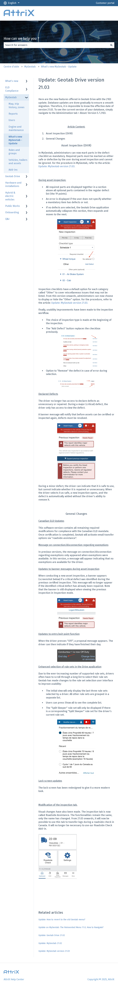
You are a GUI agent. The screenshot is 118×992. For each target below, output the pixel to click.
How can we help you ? (21, 38)
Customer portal (105, 3)
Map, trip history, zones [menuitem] (16, 105)
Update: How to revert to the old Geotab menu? (61, 919)
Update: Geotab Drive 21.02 (51, 935)
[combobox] (56, 45)
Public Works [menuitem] (12, 206)
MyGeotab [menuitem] (11, 97)
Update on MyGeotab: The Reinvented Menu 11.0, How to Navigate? (71, 927)
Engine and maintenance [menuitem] (16, 128)
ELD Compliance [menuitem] (11, 89)
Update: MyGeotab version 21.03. (56, 166)
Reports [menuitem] (13, 113)
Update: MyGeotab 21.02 (50, 943)
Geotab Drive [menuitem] (12, 176)
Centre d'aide (11, 66)
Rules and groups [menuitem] (14, 152)
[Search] (111, 45)
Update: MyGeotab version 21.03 (54, 951)
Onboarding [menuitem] (12, 212)
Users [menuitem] (12, 120)
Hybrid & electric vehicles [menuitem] (10, 196)
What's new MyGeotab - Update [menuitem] (15, 140)
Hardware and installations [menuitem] (13, 184)
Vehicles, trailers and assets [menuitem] (18, 161)
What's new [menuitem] (11, 81)
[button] (26, 81)
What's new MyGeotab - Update (59, 66)
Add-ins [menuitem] (13, 169)
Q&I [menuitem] (7, 219)
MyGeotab (30, 66)
